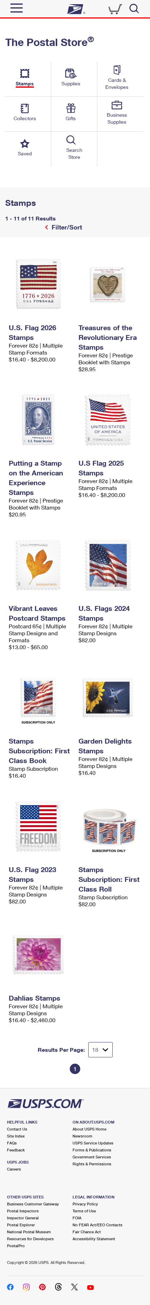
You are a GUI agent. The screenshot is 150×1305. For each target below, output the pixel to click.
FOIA (77, 1217)
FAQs (12, 1143)
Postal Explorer (21, 1224)
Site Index (16, 1136)
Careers (14, 1169)
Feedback (16, 1150)
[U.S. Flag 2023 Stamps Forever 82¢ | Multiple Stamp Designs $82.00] (40, 826)
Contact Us (17, 1129)
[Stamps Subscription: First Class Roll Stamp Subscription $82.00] (109, 826)
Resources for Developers (30, 1238)
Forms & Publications (92, 1150)
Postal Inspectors (23, 1211)
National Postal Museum (29, 1231)
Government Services (92, 1157)
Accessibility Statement (94, 1238)
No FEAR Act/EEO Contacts (97, 1224)
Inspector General (23, 1217)
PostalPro (16, 1245)
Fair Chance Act (87, 1231)
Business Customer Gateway (33, 1204)
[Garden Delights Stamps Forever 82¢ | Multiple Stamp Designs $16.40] (109, 697)
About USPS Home (89, 1129)
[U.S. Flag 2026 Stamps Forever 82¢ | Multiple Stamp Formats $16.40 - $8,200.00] (40, 284)
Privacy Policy (85, 1204)
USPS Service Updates (93, 1143)
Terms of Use (84, 1211)
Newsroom (82, 1136)
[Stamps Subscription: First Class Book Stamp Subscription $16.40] (40, 697)
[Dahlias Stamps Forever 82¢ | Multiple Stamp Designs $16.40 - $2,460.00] (40, 954)
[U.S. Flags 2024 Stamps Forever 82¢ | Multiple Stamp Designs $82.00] (109, 565)
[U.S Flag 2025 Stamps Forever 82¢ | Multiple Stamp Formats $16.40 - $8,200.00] (109, 419)
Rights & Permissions (92, 1164)
